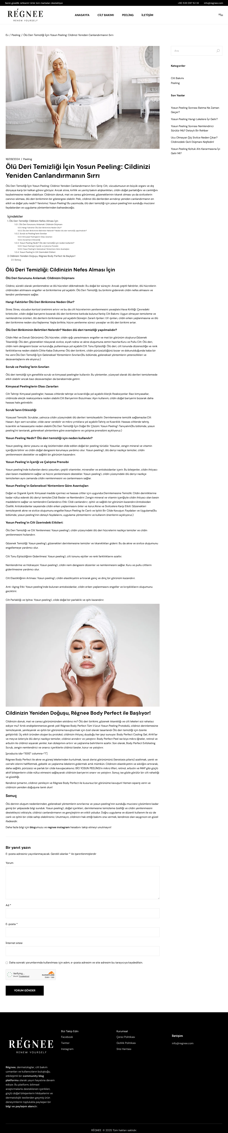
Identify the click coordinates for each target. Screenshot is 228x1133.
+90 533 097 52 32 (188, 3)
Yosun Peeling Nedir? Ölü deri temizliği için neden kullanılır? (47, 243)
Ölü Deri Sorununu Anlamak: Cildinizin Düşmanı (40, 224)
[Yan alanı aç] (220, 15)
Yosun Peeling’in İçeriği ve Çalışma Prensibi (40, 246)
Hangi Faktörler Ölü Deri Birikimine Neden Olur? (42, 228)
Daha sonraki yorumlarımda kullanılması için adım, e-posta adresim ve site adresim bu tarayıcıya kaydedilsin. (76, 962)
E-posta (12, 924)
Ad (8, 905)
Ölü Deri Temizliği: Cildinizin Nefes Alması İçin (33, 220)
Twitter (65, 1043)
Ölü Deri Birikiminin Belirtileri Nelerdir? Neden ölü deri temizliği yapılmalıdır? (55, 231)
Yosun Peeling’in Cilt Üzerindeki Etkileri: (38, 252)
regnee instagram (59, 827)
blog (32, 827)
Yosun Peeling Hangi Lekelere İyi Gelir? (194, 119)
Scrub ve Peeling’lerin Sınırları (33, 233)
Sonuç (18, 259)
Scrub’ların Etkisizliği (31, 240)
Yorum (9, 863)
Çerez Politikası (126, 1037)
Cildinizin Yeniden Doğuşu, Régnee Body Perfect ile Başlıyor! (42, 256)
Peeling (16, 35)
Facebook (67, 1037)
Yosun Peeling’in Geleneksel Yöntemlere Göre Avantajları (46, 249)
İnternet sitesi (14, 943)
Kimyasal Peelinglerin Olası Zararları (37, 237)
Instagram (67, 1049)
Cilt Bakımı (177, 78)
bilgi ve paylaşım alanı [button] (20, 1106)
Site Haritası (124, 1049)
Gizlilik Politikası (126, 1043)
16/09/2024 (13, 159)
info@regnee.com (213, 3)
